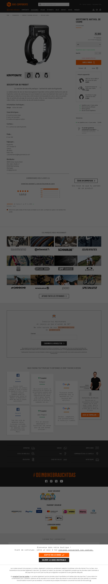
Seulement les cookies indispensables (54, 560)
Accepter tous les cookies (52, 555)
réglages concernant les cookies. (75, 550)
